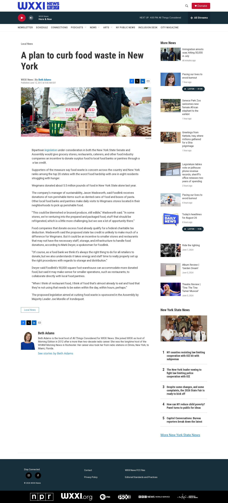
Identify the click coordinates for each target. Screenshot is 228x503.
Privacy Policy (91, 477)
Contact (88, 470)
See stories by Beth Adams (55, 353)
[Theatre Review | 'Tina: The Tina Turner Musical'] (171, 289)
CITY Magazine (170, 27)
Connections (59, 27)
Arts (106, 27)
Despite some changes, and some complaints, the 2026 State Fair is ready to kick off (186, 390)
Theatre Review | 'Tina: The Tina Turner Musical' (191, 288)
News (93, 27)
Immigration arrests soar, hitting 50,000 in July (192, 53)
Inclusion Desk (148, 27)
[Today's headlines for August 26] (171, 219)
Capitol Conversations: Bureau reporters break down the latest (184, 420)
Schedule (42, 27)
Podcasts (77, 27)
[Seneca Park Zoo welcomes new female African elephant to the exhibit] (171, 105)
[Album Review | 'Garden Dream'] (171, 269)
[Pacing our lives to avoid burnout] (171, 79)
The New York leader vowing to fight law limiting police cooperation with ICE (184, 373)
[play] (21, 18)
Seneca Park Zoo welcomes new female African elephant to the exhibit (191, 107)
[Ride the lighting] (171, 250)
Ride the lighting (191, 245)
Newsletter (25, 27)
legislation (51, 150)
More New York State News (180, 435)
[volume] (31, 17)
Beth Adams (44, 79)
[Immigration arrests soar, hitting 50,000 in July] (171, 54)
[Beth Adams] (28, 340)
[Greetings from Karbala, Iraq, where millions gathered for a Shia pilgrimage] (171, 137)
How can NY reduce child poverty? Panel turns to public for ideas (186, 406)
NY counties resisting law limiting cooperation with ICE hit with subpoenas (186, 356)
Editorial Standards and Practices (141, 477)
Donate (202, 5)
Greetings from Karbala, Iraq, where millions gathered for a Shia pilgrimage (192, 139)
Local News (27, 43)
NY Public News (125, 27)
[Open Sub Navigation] (85, 27)
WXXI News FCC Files (135, 470)
